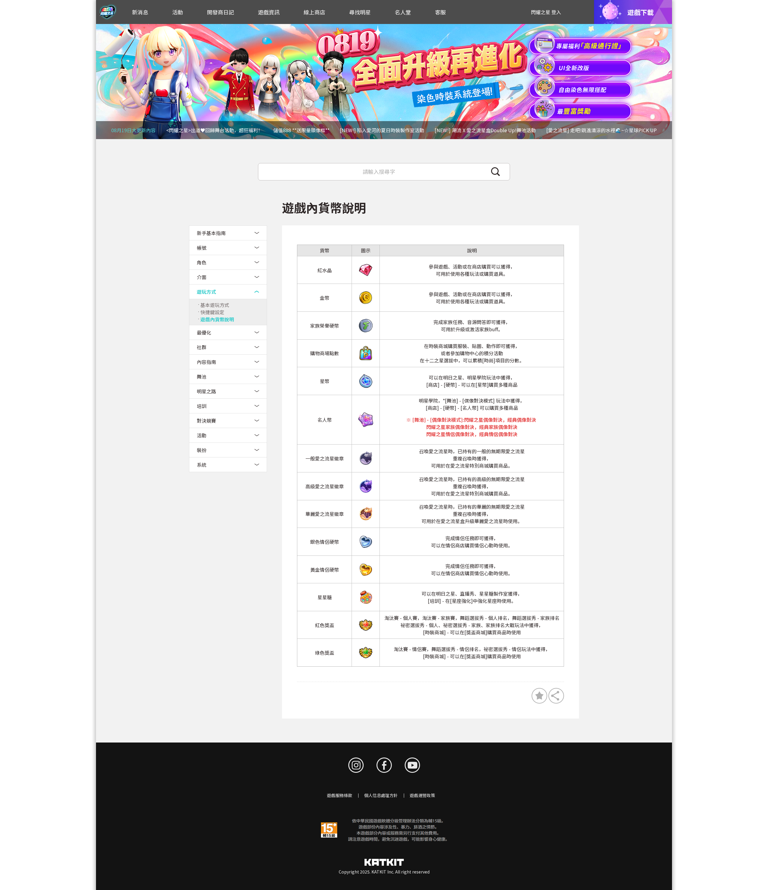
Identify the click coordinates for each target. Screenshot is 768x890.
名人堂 (403, 12)
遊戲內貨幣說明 (217, 319)
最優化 (204, 332)
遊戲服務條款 (339, 795)
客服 (440, 12)
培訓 (201, 405)
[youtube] (412, 765)
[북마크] (539, 696)
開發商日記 (220, 12)
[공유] (556, 696)
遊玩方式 (206, 291)
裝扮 (201, 450)
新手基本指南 (211, 233)
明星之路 (206, 391)
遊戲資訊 (269, 12)
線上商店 (314, 12)
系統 (201, 464)
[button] (664, 81)
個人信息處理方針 (381, 795)
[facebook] (384, 765)
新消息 (140, 12)
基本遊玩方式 (214, 304)
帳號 (201, 247)
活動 (177, 12)
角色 (201, 262)
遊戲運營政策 (422, 795)
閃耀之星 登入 (546, 12)
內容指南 (206, 361)
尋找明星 (360, 12)
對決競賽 (206, 420)
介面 (201, 277)
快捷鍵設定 (212, 312)
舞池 (201, 376)
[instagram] (356, 765)
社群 (201, 347)
